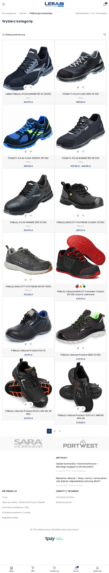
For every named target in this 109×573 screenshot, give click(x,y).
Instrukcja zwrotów (65, 497)
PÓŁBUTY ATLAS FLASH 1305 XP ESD (81, 93)
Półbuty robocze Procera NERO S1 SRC (80, 354)
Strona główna (9, 13)
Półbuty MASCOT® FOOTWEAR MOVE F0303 (28, 286)
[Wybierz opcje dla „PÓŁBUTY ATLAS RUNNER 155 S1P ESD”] (78, 151)
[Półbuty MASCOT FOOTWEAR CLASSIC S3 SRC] (80, 194)
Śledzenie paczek (64, 502)
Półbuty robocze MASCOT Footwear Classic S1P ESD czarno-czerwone (80, 293)
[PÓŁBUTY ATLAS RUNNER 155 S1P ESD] (80, 130)
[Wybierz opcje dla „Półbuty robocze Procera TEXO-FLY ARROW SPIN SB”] (78, 408)
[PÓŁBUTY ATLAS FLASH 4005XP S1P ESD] (28, 130)
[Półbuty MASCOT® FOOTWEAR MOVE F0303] (28, 258)
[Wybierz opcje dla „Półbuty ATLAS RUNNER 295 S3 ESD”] (25, 215)
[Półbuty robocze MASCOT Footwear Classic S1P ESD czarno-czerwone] (80, 260)
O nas (5, 497)
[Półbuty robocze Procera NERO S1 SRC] (80, 326)
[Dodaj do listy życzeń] (30, 87)
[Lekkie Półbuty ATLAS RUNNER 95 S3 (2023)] (28, 65)
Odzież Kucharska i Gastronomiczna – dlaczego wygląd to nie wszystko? (77, 465)
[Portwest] (80, 443)
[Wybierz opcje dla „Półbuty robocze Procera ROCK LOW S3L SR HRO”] (25, 404)
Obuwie (22, 13)
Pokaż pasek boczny (15, 34)
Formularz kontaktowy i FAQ (15, 507)
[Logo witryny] (54, 4)
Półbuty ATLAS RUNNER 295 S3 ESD (28, 222)
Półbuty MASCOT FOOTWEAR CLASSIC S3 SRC (81, 222)
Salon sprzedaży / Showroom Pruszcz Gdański (23, 502)
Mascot (80, 226)
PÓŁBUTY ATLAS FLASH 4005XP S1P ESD (28, 158)
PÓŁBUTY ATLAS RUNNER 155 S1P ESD (80, 158)
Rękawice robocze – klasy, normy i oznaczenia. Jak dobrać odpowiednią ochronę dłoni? (81, 480)
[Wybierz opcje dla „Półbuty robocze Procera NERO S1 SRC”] (78, 348)
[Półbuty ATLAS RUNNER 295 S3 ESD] (28, 194)
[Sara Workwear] (28, 443)
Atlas (28, 98)
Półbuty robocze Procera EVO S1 (28, 350)
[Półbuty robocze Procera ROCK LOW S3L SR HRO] (28, 382)
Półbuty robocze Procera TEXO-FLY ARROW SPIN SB (81, 417)
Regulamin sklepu (10, 517)
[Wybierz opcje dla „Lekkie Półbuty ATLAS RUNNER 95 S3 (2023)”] (25, 87)
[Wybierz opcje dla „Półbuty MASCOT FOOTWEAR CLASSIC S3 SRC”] (78, 215)
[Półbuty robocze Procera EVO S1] (28, 322)
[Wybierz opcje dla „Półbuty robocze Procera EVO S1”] (25, 343)
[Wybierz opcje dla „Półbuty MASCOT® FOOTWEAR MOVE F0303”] (25, 279)
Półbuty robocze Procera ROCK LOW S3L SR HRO (28, 413)
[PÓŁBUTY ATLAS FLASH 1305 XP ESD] (80, 65)
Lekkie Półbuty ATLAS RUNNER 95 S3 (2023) (28, 93)
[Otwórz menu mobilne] (3, 4)
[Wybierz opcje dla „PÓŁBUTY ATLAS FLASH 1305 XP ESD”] (78, 87)
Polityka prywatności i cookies (16, 512)
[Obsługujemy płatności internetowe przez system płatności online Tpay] (54, 538)
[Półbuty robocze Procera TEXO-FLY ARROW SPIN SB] (80, 387)
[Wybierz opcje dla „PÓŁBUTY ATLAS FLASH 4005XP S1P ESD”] (25, 151)
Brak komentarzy (79, 471)
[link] (77, 286)
